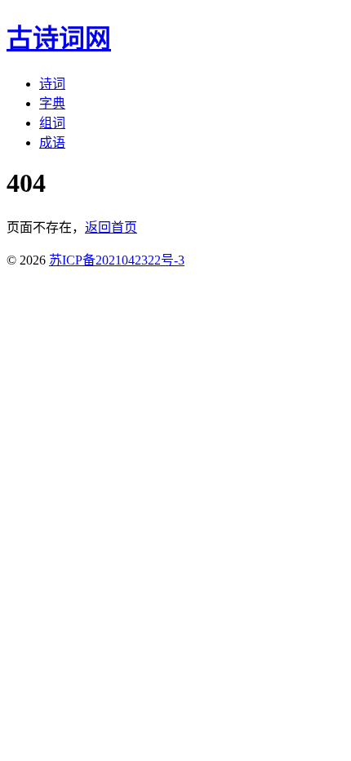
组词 (52, 123)
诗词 (52, 84)
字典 (52, 103)
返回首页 (111, 227)
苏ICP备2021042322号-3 (116, 260)
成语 (52, 142)
